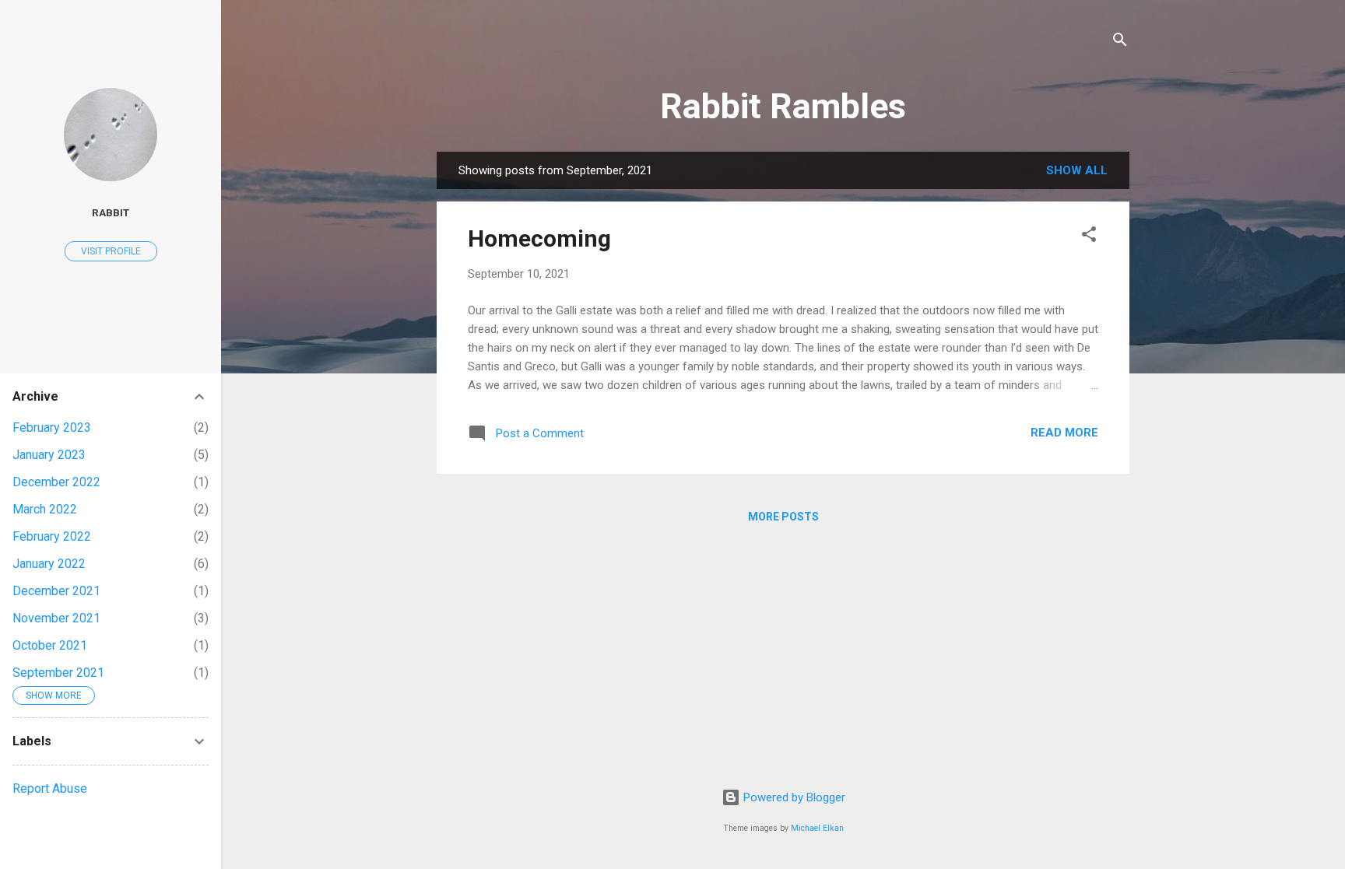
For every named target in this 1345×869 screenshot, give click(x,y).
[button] (1089, 237)
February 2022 (51, 536)
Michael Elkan (817, 828)
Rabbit (110, 212)
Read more (1064, 433)
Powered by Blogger (792, 797)
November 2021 (56, 618)
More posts (783, 516)
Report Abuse (49, 788)
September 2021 (58, 672)
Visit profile (111, 251)
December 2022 (56, 482)
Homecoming (539, 238)
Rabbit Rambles (783, 106)
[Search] (1120, 42)
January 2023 (49, 454)
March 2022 (44, 509)
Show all (1077, 170)
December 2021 (56, 590)
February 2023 (51, 427)
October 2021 (49, 645)
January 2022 (49, 563)
